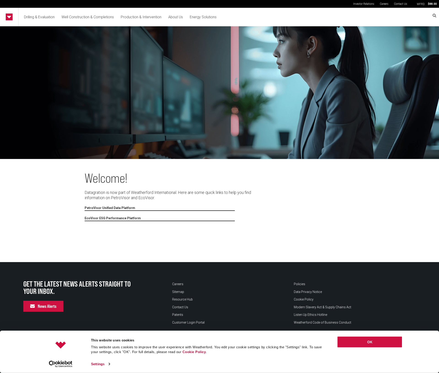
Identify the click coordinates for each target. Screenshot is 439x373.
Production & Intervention (141, 17)
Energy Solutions (203, 17)
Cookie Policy (194, 352)
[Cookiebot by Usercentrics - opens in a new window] (61, 364)
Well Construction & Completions (88, 17)
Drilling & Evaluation (39, 17)
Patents (177, 315)
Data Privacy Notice (308, 292)
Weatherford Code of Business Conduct (322, 322)
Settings (97, 364)
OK (369, 342)
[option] (219, 92)
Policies (299, 284)
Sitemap (178, 292)
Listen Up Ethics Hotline (310, 315)
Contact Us (400, 3)
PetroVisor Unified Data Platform (110, 208)
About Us (175, 17)
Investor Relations (363, 3)
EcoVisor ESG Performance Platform (113, 218)
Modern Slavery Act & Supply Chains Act (322, 307)
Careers (384, 3)
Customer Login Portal (188, 322)
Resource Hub (182, 299)
